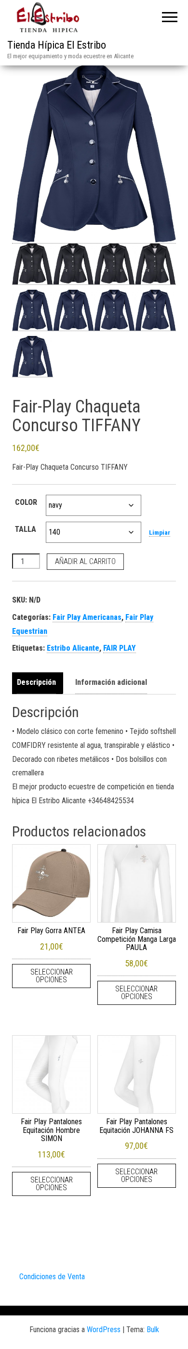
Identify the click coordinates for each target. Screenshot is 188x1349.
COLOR (26, 502)
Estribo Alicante (73, 648)
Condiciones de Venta (52, 1276)
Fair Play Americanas (87, 617)
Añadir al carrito (85, 561)
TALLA (25, 529)
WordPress (104, 1329)
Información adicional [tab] (111, 682)
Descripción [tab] (36, 682)
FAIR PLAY (119, 648)
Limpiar (159, 532)
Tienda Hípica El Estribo (56, 45)
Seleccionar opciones (51, 975)
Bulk (153, 1329)
